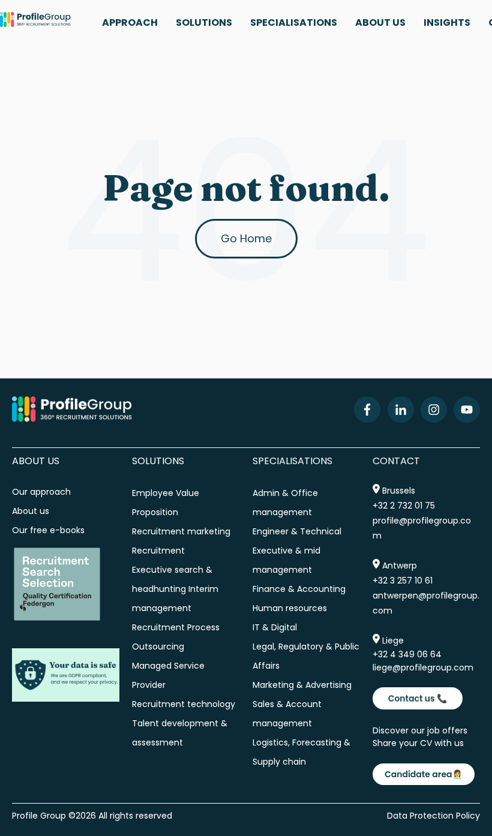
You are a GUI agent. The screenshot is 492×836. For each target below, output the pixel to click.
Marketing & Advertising (302, 685)
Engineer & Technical (297, 531)
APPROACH (130, 22)
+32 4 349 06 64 (407, 654)
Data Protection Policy (433, 816)
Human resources (290, 608)
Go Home (246, 238)
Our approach (41, 492)
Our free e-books (48, 530)
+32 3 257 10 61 (403, 581)
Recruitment (158, 551)
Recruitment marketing (181, 531)
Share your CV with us (418, 743)
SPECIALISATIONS (293, 22)
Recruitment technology (183, 704)
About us (32, 511)
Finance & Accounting (299, 589)
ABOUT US (380, 22)
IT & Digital (275, 627)
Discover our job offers (420, 730)
